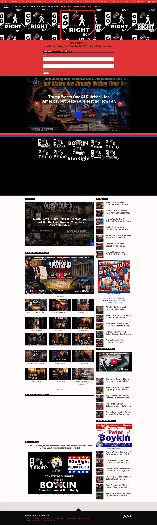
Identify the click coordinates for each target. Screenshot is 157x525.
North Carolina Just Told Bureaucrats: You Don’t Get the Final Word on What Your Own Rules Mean (60, 222)
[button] (62, 296)
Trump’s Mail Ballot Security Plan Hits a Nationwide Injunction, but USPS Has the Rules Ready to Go (118, 245)
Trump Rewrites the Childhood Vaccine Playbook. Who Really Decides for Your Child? (116, 341)
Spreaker (105, 1)
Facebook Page (40, 1)
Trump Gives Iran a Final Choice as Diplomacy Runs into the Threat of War (118, 461)
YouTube (87, 1)
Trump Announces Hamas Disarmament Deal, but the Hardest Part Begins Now (118, 470)
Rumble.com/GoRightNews (117, 300)
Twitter (14, 1)
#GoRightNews (31, 203)
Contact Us (32, 6)
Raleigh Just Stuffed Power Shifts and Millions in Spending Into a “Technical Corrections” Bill (118, 237)
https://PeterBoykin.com (114, 448)
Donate (5, 1)
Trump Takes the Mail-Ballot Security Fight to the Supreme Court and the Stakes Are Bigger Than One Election (118, 333)
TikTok (96, 1)
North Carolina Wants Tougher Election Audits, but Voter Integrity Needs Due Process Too (78, 99)
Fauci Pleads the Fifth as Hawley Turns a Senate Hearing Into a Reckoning (117, 486)
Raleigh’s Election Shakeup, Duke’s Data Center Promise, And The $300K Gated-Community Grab (118, 478)
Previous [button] (32, 104)
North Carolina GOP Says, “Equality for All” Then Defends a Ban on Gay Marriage (117, 389)
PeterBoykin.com (81, 6)
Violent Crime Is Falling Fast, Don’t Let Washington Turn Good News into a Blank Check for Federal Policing (118, 212)
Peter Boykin (30, 242)
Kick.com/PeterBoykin (115, 303)
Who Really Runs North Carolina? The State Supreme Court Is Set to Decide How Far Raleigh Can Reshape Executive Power (119, 308)
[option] (78, 104)
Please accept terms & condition (53, 70)
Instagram (58, 1)
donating (62, 446)
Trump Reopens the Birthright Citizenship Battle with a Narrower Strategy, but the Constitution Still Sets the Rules (118, 253)
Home (15, 6)
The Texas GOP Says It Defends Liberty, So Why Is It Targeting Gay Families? (118, 405)
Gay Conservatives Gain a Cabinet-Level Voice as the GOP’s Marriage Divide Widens (118, 397)
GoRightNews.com (95, 6)
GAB (133, 1)
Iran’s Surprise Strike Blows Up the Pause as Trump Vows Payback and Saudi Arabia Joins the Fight (118, 495)
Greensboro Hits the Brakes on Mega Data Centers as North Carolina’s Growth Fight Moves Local (118, 413)
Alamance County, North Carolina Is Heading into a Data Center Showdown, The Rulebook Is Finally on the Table (118, 380)
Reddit (140, 1)
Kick (50, 1)
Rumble (78, 1)
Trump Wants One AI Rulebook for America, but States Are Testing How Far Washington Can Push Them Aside (118, 220)
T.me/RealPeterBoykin (117, 298)
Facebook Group (26, 1)
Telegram (69, 1)
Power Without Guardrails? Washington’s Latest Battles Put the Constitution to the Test (119, 453)
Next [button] (125, 104)
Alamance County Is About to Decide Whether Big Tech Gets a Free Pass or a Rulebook (118, 325)
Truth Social (116, 1)
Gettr (126, 1)
